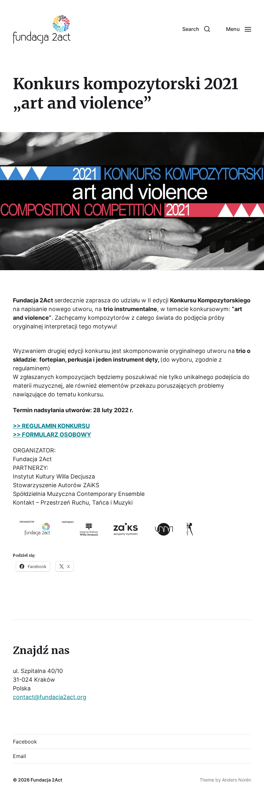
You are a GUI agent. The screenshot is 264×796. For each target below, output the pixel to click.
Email (19, 756)
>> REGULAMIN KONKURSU (51, 425)
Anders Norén (236, 779)
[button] (196, 28)
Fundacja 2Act (46, 779)
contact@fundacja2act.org (49, 697)
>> (17, 434)
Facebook (25, 741)
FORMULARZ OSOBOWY (56, 434)
